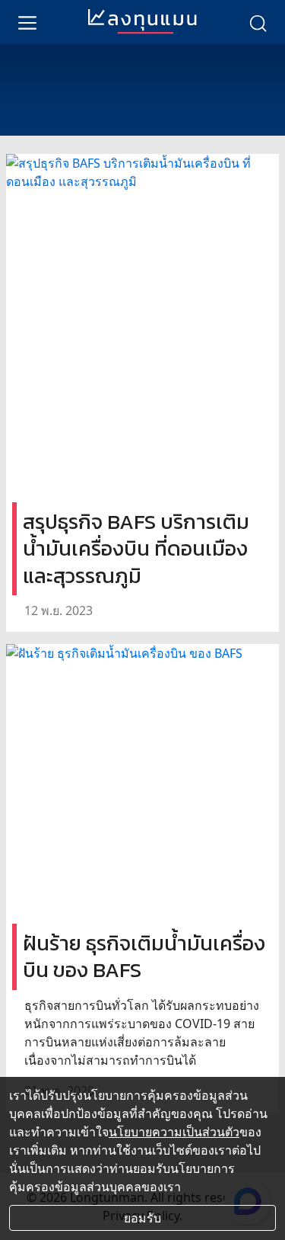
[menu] (27, 22)
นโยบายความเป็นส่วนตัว (174, 1131)
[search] (257, 22)
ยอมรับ (142, 1218)
